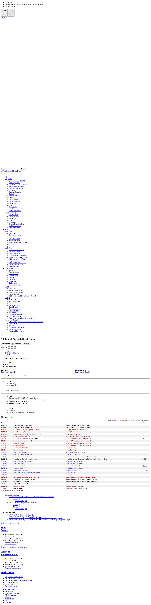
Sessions (12, 190)
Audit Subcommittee (15, 290)
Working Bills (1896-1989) (18, 242)
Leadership (12, 203)
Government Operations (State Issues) (21, 412)
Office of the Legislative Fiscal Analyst (21, 318)
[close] (1, 335)
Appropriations (14, 272)
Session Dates (13, 196)
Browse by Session (15, 235)
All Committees (10, 270)
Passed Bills (13, 237)
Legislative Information (16, 327)
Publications (13, 323)
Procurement (9, 591)
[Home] (75, 171)
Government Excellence (17, 292)
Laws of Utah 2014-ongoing (18, 257)
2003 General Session (12, 353)
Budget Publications (15, 316)
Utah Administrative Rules (17, 263)
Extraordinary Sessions (16, 224)
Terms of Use (9, 599)
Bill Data (12, 244)
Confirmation (13, 276)
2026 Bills (12, 233)
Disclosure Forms (14, 228)
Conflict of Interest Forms (17, 209)
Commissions (13, 274)
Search (4, 10)
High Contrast (17, 343)
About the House (14, 201)
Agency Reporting (15, 329)
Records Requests (11, 589)
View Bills (8, 231)
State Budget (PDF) (15, 301)
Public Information (11, 586)
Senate (7, 213)
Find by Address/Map (16, 188)
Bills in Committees (15, 285)
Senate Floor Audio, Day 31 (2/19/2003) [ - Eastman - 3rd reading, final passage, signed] (40, 520)
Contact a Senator (10, 544)
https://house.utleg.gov (12, 566)
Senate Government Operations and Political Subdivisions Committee (31, 497)
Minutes (15, 507)
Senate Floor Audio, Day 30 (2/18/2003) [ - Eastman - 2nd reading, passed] (36, 518)
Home (7, 351)
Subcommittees (14, 281)
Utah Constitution (15, 253)
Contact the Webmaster (12, 593)
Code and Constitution (16, 250)
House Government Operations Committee (23, 503)
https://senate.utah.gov (12, 542)
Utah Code (8, 248)
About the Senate (14, 216)
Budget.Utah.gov (10, 300)
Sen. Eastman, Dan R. (82, 372)
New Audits (13, 288)
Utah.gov (8, 602)
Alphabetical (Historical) (17, 186)
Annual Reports (14, 294)
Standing (12, 279)
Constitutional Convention (17, 255)
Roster (11, 205)
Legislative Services (11, 582)
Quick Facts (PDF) (15, 305)
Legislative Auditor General (14, 577)
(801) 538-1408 (18, 540)
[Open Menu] (1, 173)
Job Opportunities (10, 595)
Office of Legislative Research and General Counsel (26, 322)
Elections (12, 411)
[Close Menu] (6, 177)
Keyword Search (14, 239)
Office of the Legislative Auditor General (22, 296)
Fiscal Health (13, 307)
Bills (6, 229)
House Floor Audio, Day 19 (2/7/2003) (21, 514)
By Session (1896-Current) (18, 184)
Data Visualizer (14, 311)
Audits (7, 287)
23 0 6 (145, 466)
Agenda (15, 499)
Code (6, 246)
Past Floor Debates (15, 211)
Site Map (8, 597)
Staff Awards (9, 584)
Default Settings (6, 343)
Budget (7, 298)
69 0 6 (145, 448)
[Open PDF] (17, 383)
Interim (11, 277)
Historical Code (14, 266)
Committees (9, 268)
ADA (7, 600)
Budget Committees (15, 314)
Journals (11, 194)
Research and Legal (11, 320)
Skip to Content (10, 6)
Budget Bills (13, 312)
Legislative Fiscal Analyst (13, 578)
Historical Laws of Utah (17, 259)
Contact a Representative (13, 568)
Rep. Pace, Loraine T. (8, 372)
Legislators (8, 179)
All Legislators (10, 181)
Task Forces (13, 283)
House (7, 197)
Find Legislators (14, 183)
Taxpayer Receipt (14, 309)
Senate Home (13, 215)
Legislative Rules (14, 261)
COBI (11, 303)
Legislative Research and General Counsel (18, 580)
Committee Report (21, 501)
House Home (13, 200)
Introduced (12, 383)
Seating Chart (13, 207)
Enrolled (12, 385)
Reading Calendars (15, 192)
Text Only (26, 343)
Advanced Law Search (16, 264)
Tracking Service (14, 240)
